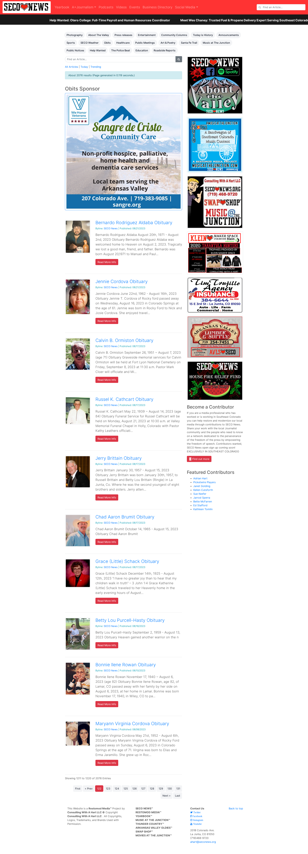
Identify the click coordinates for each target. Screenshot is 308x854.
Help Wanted (98, 50)
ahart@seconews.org (203, 841)
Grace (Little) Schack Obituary (127, 561)
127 (143, 788)
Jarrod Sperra (201, 497)
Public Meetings (145, 42)
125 (126, 788)
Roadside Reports (164, 50)
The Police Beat (120, 50)
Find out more (200, 459)
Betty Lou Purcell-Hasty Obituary (130, 620)
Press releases (123, 35)
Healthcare (123, 42)
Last (177, 795)
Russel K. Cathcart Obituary (124, 399)
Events (134, 7)
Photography (75, 35)
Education (142, 50)
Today (84, 66)
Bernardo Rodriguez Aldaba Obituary (133, 222)
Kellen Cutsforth (203, 490)
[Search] (178, 59)
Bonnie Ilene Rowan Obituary (125, 664)
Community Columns (174, 35)
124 (117, 788)
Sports (71, 42)
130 (169, 788)
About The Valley (98, 35)
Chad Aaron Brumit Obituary (124, 517)
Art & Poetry (168, 42)
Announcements (228, 35)
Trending (95, 66)
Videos (121, 7)
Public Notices (75, 50)
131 (178, 788)
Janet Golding (201, 486)
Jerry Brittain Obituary (118, 458)
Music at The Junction (216, 42)
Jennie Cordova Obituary (121, 281)
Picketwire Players (204, 482)
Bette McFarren (202, 501)
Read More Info (107, 262)
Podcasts (106, 7)
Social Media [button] (185, 7)
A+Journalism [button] (82, 7)
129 (161, 788)
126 (134, 788)
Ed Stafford (200, 505)
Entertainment (147, 35)
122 (99, 788)
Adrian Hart (200, 478)
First (77, 788)
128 (152, 788)
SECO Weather (89, 42)
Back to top (236, 808)
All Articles (71, 66)
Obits (107, 42)
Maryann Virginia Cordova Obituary (132, 723)
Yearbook (62, 7)
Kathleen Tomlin (203, 509)
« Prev (89, 788)
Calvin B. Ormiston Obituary (124, 340)
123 (108, 788)
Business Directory (157, 7)
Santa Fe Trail (189, 42)
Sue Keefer (199, 493)
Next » (167, 795)
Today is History (203, 35)
